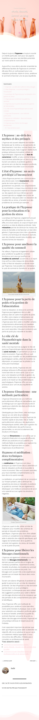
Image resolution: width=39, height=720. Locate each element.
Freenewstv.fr (22, 688)
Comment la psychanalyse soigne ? (16, 644)
